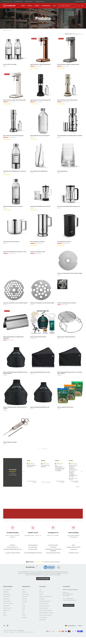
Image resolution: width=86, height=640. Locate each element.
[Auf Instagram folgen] (7, 626)
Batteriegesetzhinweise (44, 601)
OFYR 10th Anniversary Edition (53, 552)
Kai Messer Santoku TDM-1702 (73, 547)
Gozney (24, 605)
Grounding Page (43, 617)
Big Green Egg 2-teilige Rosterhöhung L (66, 336)
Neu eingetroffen (7, 589)
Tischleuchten (6, 610)
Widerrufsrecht (21, 632)
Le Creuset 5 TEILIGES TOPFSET (12, 552)
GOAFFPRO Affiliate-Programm (46, 612)
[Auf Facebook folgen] (4, 626)
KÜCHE (23, 5)
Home (4, 30)
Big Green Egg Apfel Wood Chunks (65, 407)
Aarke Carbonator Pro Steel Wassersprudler (13, 135)
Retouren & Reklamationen (45, 596)
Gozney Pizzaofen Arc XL (12, 547)
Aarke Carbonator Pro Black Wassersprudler (40, 100)
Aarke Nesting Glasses (62, 171)
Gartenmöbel (6, 598)
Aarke (23, 608)
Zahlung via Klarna (43, 603)
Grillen (4, 612)
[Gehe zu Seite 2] (47, 448)
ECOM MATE (21, 630)
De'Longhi (24, 601)
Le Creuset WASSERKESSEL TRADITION (33, 552)
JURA (23, 589)
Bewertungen (42, 619)
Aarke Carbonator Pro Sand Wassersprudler (67, 100)
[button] (23, 471)
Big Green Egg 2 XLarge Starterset (38, 336)
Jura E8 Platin (53, 547)
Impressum (12, 632)
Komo (23, 610)
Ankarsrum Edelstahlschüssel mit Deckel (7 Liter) (14, 251)
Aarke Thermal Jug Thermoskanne (11, 241)
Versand (27, 632)
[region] (52, 471)
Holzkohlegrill (6, 605)
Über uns (41, 591)
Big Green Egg (25, 594)
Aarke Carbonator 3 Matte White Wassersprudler (14, 100)
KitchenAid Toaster (33, 549)
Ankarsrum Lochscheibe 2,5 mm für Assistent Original (69, 273)
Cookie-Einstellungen (44, 605)
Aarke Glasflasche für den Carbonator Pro (40, 135)
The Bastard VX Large (73, 552)
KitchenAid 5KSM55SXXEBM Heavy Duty (12, 549)
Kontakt (41, 594)
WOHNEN (37, 5)
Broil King (24, 598)
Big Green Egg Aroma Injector (10, 442)
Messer (4, 615)
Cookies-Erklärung (43, 608)
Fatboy (73, 545)
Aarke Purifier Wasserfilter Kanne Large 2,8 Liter (68, 206)
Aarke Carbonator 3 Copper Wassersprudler (40, 64)
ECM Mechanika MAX (53, 545)
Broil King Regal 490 (32, 545)
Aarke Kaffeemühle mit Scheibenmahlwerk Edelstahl (69, 135)
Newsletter (41, 598)
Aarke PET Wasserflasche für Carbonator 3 (13, 206)
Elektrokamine (6, 596)
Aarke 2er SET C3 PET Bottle (9, 64)
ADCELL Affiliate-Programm (45, 610)
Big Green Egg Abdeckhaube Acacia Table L (40, 372)
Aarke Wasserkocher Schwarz (64, 241)
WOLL (23, 603)
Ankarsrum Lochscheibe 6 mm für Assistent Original (15, 302)
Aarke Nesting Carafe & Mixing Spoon (39, 171)
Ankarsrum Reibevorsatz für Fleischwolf (66, 302)
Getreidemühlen (7, 601)
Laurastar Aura (73, 549)
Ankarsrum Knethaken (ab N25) (37, 251)
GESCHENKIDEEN (46, 5)
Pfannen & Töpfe (7, 608)
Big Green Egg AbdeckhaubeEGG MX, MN (39, 407)
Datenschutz (5, 632)
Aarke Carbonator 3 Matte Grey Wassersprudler (68, 64)
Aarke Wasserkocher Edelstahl (37, 241)
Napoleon (24, 591)
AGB (16, 632)
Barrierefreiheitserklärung (45, 615)
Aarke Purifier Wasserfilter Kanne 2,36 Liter (40, 206)
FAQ (40, 589)
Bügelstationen (6, 594)
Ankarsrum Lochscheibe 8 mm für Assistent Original (42, 302)
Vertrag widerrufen (68, 605)
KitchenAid (24, 596)
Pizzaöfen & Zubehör (8, 603)
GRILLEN (30, 5)
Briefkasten (12, 545)
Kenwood (24, 617)
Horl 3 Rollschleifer (32, 547)
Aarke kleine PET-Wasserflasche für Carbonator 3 (14, 171)
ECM (23, 612)
